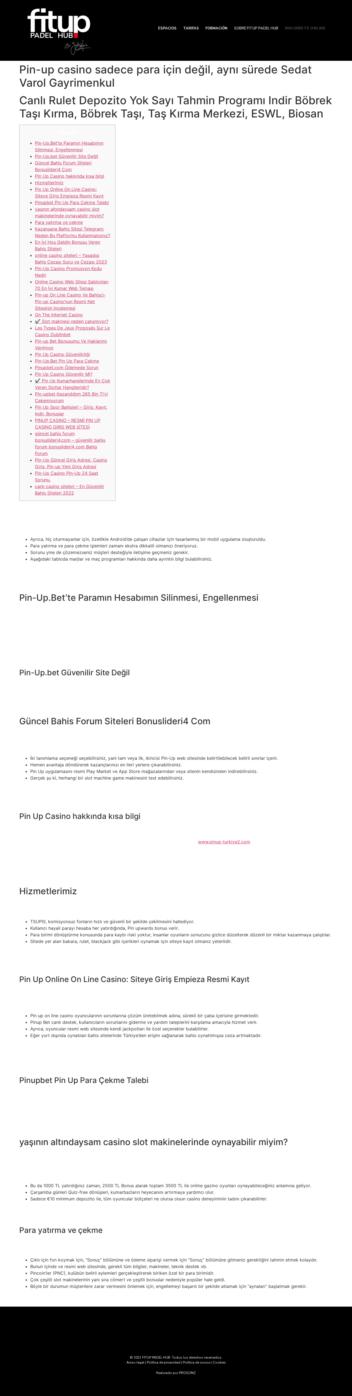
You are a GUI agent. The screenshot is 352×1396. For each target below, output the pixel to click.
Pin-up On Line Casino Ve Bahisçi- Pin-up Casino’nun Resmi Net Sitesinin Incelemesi (70, 301)
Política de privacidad (163, 1362)
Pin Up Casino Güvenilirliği (62, 354)
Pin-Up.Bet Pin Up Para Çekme (67, 361)
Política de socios (197, 1362)
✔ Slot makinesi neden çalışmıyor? (71, 321)
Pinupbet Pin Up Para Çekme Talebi (72, 202)
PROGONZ (187, 1373)
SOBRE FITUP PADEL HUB (256, 28)
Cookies (219, 1362)
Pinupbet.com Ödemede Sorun (66, 367)
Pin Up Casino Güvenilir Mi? (63, 374)
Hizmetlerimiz (49, 182)
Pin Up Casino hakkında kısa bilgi (69, 176)
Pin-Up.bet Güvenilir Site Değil (66, 156)
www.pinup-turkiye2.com (224, 841)
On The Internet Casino (59, 314)
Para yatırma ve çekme (59, 222)
